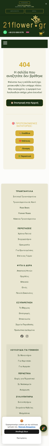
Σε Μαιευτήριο (24, 355)
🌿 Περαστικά (24, 156)
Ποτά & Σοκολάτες (24, 293)
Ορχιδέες (24, 276)
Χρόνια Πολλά (24, 233)
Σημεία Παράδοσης (24, 324)
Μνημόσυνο (24, 413)
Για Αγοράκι (24, 366)
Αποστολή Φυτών (24, 270)
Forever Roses (24, 213)
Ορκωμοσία (24, 244)
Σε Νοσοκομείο (24, 384)
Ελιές (24, 287)
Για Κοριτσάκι (24, 360)
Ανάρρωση (24, 389)
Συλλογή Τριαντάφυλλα (24, 196)
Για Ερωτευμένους (24, 250)
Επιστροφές (24, 313)
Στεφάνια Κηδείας (24, 407)
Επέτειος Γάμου (24, 255)
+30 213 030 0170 (16, 32)
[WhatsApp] (5, 32)
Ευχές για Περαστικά (24, 378)
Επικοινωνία (24, 319)
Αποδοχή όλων (22, 432)
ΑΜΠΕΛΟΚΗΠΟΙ (14, 11)
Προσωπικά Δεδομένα (24, 330)
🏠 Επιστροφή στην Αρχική (24, 102)
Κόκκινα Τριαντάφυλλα (24, 218)
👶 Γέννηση (24, 148)
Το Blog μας (24, 307)
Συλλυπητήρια (24, 402)
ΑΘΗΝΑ (34, 11)
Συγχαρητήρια (24, 239)
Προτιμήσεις (22, 438)
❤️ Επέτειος (24, 141)
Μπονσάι (25, 281)
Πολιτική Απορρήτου (26, 427)
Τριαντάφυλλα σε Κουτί (24, 202)
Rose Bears (24, 207)
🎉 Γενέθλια (24, 133)
